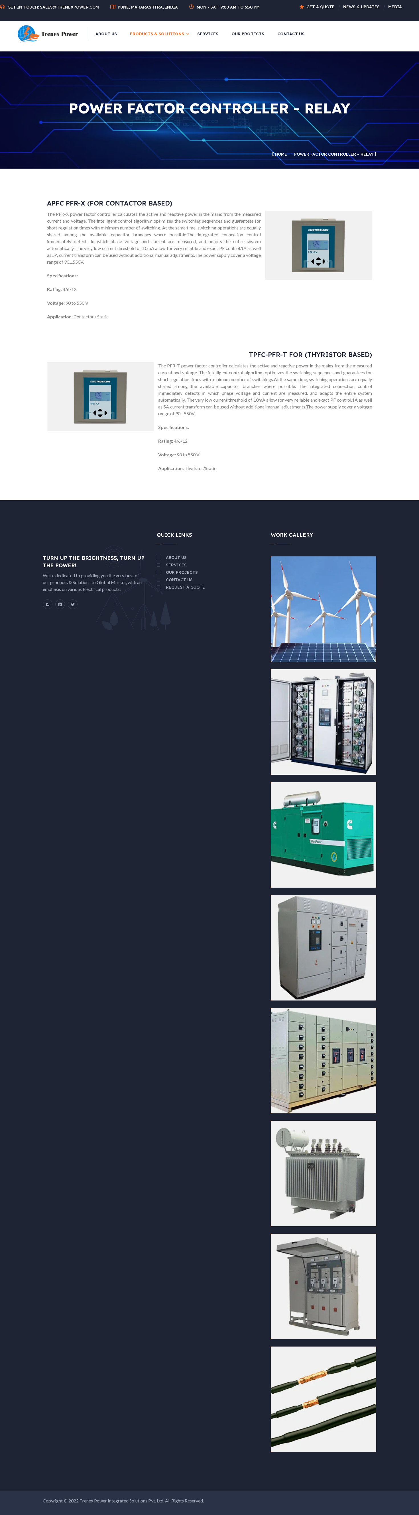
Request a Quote (185, 587)
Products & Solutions (157, 33)
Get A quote (320, 6)
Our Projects (247, 33)
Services (207, 33)
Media (395, 6)
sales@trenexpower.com (69, 7)
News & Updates (361, 6)
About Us (106, 33)
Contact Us (290, 33)
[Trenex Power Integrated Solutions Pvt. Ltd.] (47, 33)
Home (281, 154)
